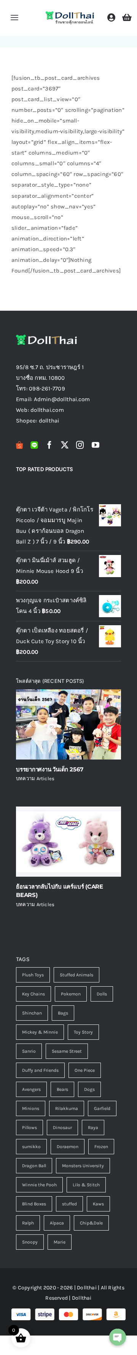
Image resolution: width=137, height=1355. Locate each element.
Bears (62, 1089)
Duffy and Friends (40, 1070)
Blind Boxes (34, 1204)
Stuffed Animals (76, 975)
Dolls (102, 994)
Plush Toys (33, 975)
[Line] (34, 445)
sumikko (31, 1146)
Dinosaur (62, 1127)
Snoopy (30, 1242)
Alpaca (57, 1223)
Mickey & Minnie (40, 1032)
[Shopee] (19, 445)
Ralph (28, 1223)
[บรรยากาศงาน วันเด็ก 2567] (68, 724)
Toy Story (83, 1032)
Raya (93, 1127)
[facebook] (49, 445)
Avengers (31, 1089)
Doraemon (67, 1146)
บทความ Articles (35, 778)
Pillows (29, 1127)
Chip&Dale (91, 1223)
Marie (59, 1242)
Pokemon (71, 994)
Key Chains (33, 994)
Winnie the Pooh (39, 1184)
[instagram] (80, 445)
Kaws (98, 1204)
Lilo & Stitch (86, 1184)
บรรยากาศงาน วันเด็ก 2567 (49, 769)
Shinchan (32, 1013)
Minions (30, 1108)
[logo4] (70, 13)
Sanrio (29, 1051)
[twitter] (64, 445)
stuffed (69, 1204)
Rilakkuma (66, 1108)
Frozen (101, 1146)
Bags (63, 1013)
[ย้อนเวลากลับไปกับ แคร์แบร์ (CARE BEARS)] (68, 842)
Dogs (89, 1089)
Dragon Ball (34, 1165)
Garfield (102, 1108)
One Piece (85, 1070)
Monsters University (83, 1165)
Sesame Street (67, 1051)
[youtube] (95, 445)
